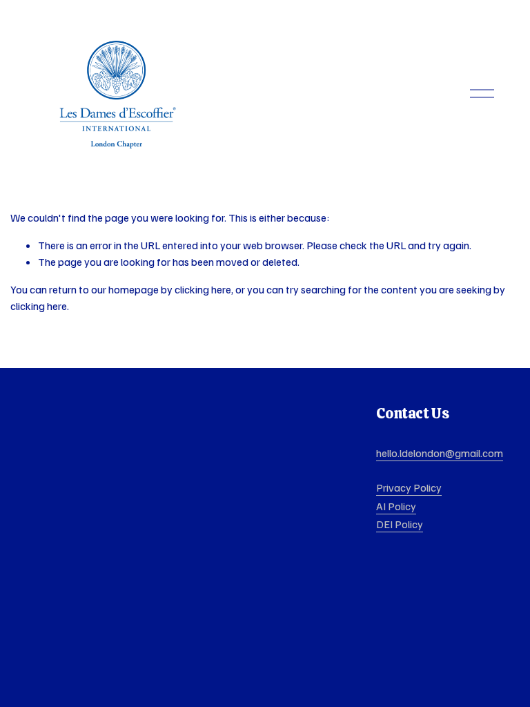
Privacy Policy (409, 487)
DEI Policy (399, 524)
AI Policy (396, 506)
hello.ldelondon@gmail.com (439, 453)
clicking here (203, 289)
